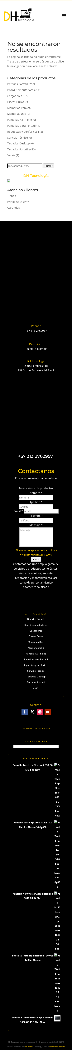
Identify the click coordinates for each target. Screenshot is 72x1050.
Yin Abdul (29, 1046)
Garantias (13, 207)
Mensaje (36, 525)
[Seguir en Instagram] (40, 712)
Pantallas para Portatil (21, 125)
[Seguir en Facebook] (25, 712)
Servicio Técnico (17, 137)
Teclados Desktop (18, 143)
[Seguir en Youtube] (48, 712)
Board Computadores (21, 90)
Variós (11, 155)
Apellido (36, 502)
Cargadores (14, 96)
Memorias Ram (17, 108)
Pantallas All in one (19, 119)
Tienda (11, 196)
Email (18, 511)
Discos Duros (15, 102)
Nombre (36, 493)
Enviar (36, 559)
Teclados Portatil (18, 149)
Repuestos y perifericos (22, 131)
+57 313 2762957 (36, 330)
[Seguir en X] (32, 712)
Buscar (48, 166)
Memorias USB (16, 114)
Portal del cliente (18, 202)
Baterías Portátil (17, 84)
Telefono (36, 516)
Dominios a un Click (57, 1046)
